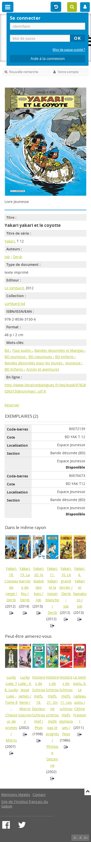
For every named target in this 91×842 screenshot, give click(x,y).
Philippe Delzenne (52, 756)
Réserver (12, 405)
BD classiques (41, 356)
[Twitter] (22, 825)
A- (75, 837)
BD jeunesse (16, 356)
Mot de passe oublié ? (69, 50)
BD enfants (65, 356)
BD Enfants (14, 369)
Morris (11, 740)
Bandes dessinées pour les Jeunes (34, 363)
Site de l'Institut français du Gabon (24, 804)
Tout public (22, 350)
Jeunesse (73, 363)
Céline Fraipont (79, 715)
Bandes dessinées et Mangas (59, 350)
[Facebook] (6, 825)
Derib (17, 256)
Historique (56, 7)
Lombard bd (15, 303)
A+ (86, 837)
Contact (39, 794)
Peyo (38, 727)
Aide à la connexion (48, 58)
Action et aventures (42, 369)
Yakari (10, 241)
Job (7, 256)
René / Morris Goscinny (25, 712)
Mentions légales (15, 794)
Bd (7, 350)
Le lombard (14, 288)
